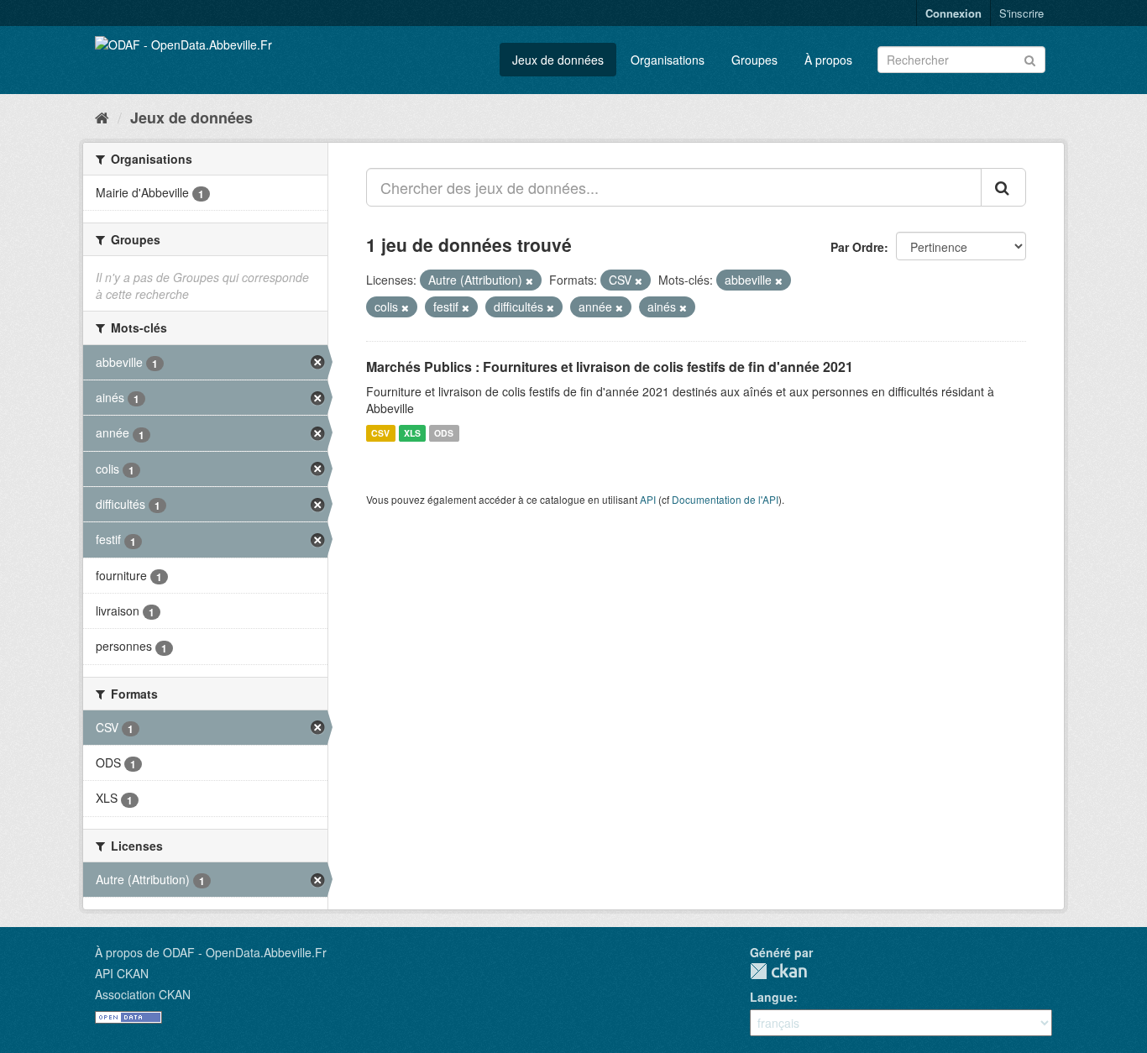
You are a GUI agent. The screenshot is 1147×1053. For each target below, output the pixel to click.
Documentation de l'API (725, 499)
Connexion (953, 13)
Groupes (754, 59)
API (648, 499)
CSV (380, 433)
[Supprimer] (529, 280)
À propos (828, 59)
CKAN (778, 971)
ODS (443, 433)
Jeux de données (558, 59)
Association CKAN (143, 994)
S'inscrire (1021, 13)
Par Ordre (857, 246)
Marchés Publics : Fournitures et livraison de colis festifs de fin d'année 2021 (609, 366)
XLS (412, 433)
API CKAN (122, 973)
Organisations (667, 59)
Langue (771, 996)
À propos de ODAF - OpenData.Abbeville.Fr (211, 952)
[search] (1003, 187)
